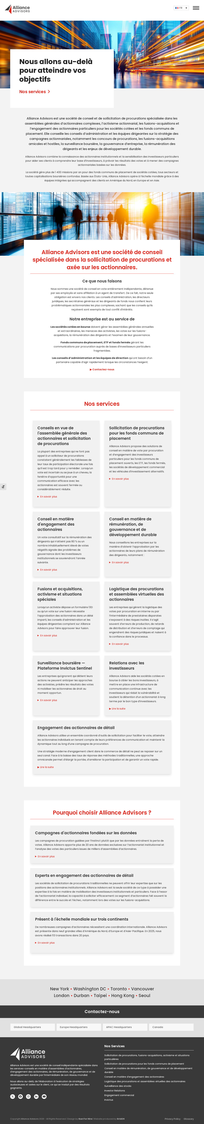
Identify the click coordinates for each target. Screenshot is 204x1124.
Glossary (189, 1119)
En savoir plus (48, 496)
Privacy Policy (172, 1119)
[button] (196, 8)
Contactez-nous (102, 1011)
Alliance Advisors (30, 1118)
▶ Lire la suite (117, 708)
